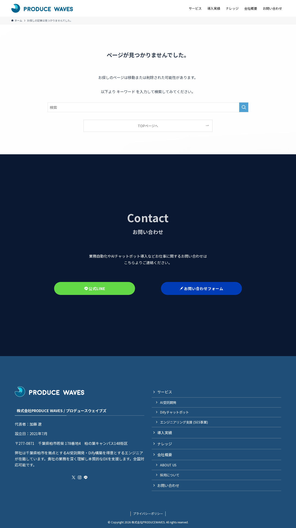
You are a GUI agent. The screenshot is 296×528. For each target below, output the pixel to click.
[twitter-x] (73, 477)
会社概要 (164, 454)
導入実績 (164, 432)
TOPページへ (148, 125)
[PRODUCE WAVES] (42, 8)
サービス (164, 392)
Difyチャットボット (174, 412)
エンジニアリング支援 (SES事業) (184, 422)
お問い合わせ (168, 485)
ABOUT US (168, 464)
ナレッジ (164, 443)
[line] (85, 477)
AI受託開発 (168, 402)
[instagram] (79, 477)
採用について (169, 474)
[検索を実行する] (243, 107)
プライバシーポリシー (148, 513)
